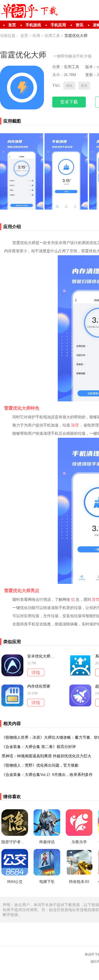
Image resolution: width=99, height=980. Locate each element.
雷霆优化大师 (75, 36)
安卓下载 (69, 102)
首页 (12, 25)
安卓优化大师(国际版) (40, 656)
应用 (36, 36)
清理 (75, 425)
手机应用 (58, 25)
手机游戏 (33, 25)
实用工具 (52, 36)
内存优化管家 (38, 686)
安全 (84, 86)
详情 (35, 672)
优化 (69, 86)
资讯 (79, 25)
